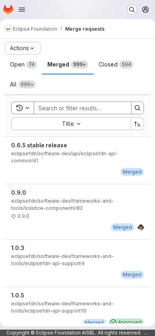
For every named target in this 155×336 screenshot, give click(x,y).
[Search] (137, 108)
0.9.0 (18, 192)
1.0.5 (17, 295)
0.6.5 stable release (39, 145)
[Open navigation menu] (21, 9)
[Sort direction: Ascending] (137, 123)
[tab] (23, 64)
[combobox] (71, 123)
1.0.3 (17, 247)
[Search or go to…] (132, 9)
